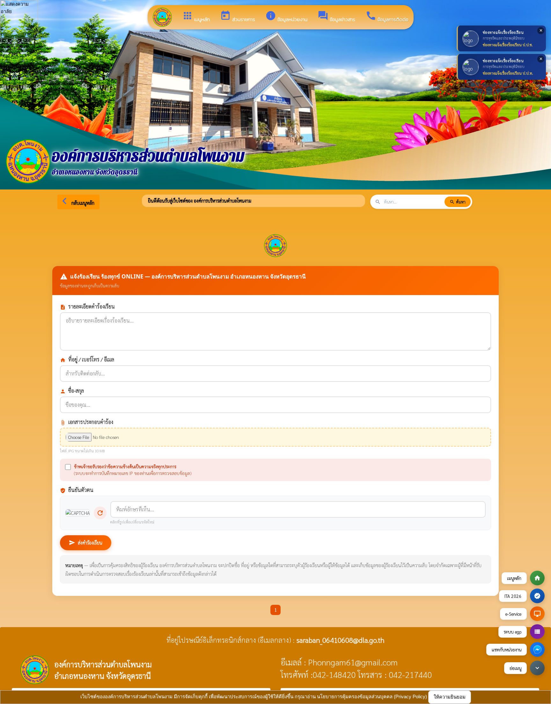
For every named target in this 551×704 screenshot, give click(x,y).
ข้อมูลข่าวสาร (336, 16)
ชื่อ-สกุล (72, 390)
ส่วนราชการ (237, 16)
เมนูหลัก (196, 16)
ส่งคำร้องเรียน (85, 542)
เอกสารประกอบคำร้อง (86, 422)
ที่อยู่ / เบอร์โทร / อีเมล (87, 359)
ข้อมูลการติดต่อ (386, 16)
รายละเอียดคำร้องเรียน (87, 306)
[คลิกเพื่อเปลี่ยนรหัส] (77, 513)
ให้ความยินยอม (450, 697)
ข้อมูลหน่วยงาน (286, 16)
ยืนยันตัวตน (76, 489)
